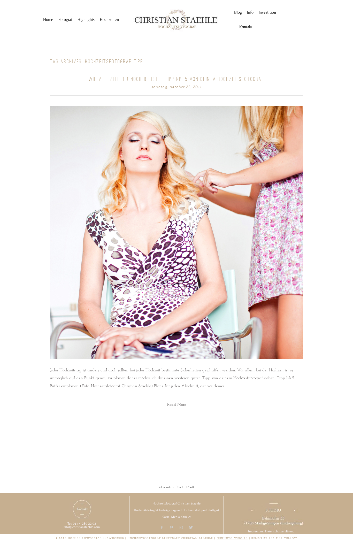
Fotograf (65, 19)
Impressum (255, 531)
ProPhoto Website (232, 538)
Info (250, 12)
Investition (267, 12)
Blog (238, 12)
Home (48, 19)
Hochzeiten (109, 19)
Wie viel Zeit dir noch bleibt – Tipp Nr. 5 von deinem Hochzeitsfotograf (176, 79)
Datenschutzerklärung (279, 531)
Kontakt (245, 26)
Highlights (86, 19)
